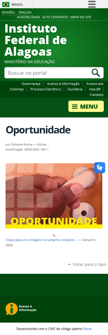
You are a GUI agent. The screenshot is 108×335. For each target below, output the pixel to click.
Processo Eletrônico (45, 89)
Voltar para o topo (89, 264)
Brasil (17, 4)
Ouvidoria (75, 89)
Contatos (97, 94)
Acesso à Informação (63, 83)
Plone (87, 328)
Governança (31, 83)
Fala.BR (95, 89)
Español (8, 12)
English (25, 12)
